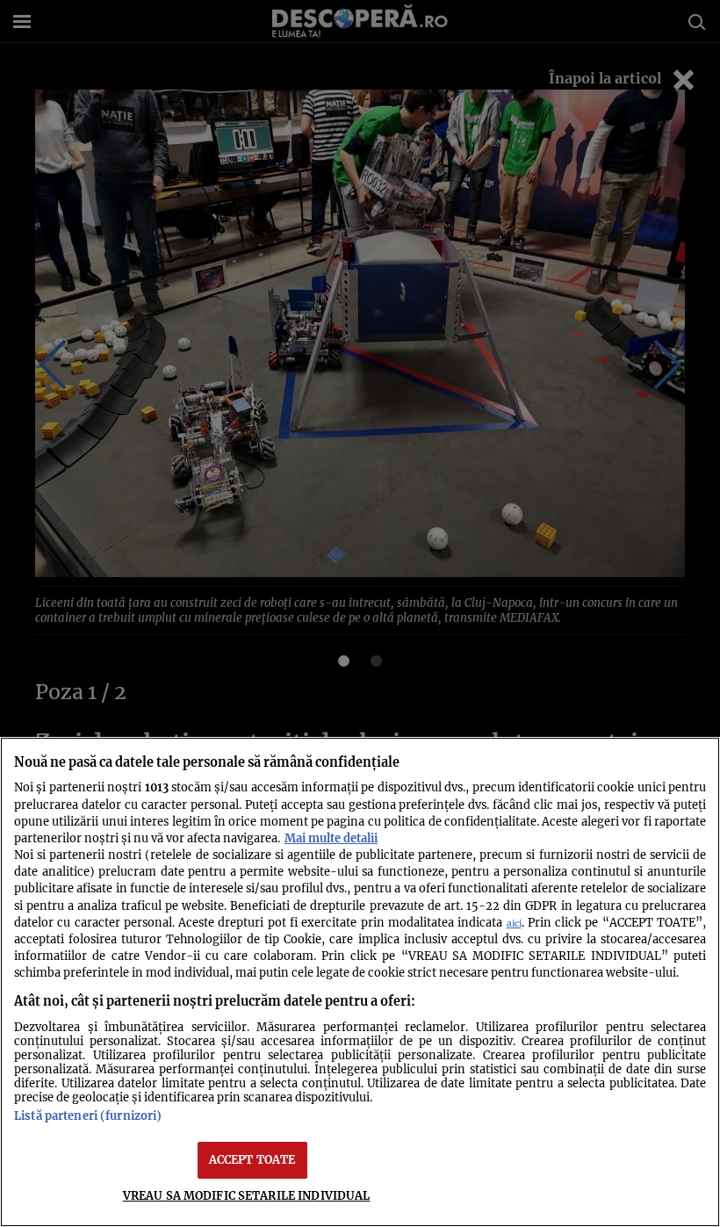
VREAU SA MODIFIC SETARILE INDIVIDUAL (247, 1195)
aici (514, 923)
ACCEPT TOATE (252, 1159)
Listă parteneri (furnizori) (88, 1115)
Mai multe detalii (331, 838)
